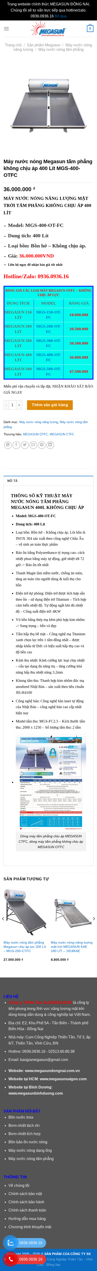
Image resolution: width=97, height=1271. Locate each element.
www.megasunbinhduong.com (35, 1093)
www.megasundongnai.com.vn (52, 1071)
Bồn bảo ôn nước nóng (27, 1142)
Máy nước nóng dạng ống (30, 1150)
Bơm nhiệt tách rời (24, 1126)
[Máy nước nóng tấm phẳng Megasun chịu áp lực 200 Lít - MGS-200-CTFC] (25, 912)
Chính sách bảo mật (25, 1194)
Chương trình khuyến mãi (29, 1227)
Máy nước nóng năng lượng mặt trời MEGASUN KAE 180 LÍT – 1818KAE (72, 947)
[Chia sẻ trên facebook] (16, 445)
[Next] (93, 928)
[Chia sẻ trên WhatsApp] (8, 445)
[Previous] (3, 928)
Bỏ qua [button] (61, 16)
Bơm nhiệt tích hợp (24, 1134)
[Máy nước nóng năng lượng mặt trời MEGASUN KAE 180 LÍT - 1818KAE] (72, 912)
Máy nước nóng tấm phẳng (61, 50)
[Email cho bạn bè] (33, 445)
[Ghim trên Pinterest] (42, 445)
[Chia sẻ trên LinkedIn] (50, 445)
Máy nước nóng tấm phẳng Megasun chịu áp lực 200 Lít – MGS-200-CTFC (25, 947)
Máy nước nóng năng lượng (38, 422)
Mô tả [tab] (12, 481)
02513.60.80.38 (61, 1051)
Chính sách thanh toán (27, 1210)
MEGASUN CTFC (62, 434)
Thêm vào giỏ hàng (50, 405)
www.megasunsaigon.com (63, 1079)
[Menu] (6, 28)
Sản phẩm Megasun (44, 45)
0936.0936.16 (33, 1051)
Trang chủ (13, 45)
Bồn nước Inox (20, 1117)
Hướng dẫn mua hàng (27, 1219)
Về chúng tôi (18, 1186)
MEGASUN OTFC (35, 434)
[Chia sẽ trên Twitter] (25, 445)
